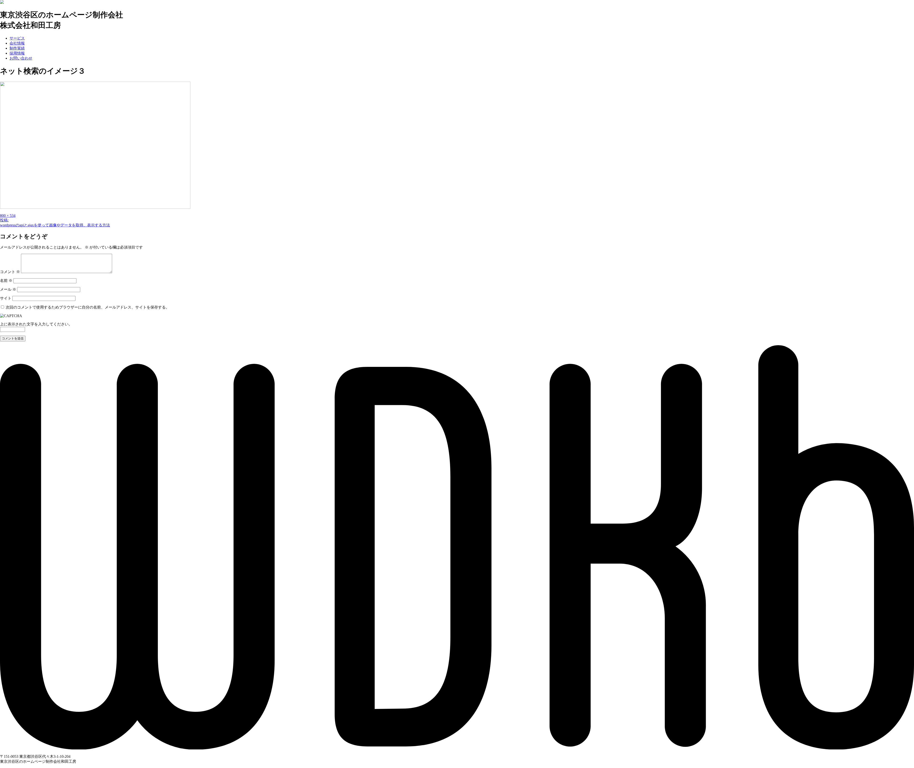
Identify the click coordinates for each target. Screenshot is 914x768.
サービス (17, 38)
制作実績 (17, 48)
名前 (6, 281)
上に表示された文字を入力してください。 (36, 324)
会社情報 (17, 43)
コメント (10, 272)
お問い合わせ (21, 58)
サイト (5, 298)
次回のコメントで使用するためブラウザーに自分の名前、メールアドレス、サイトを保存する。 (87, 307)
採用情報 (17, 53)
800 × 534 (7, 216)
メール (8, 289)
